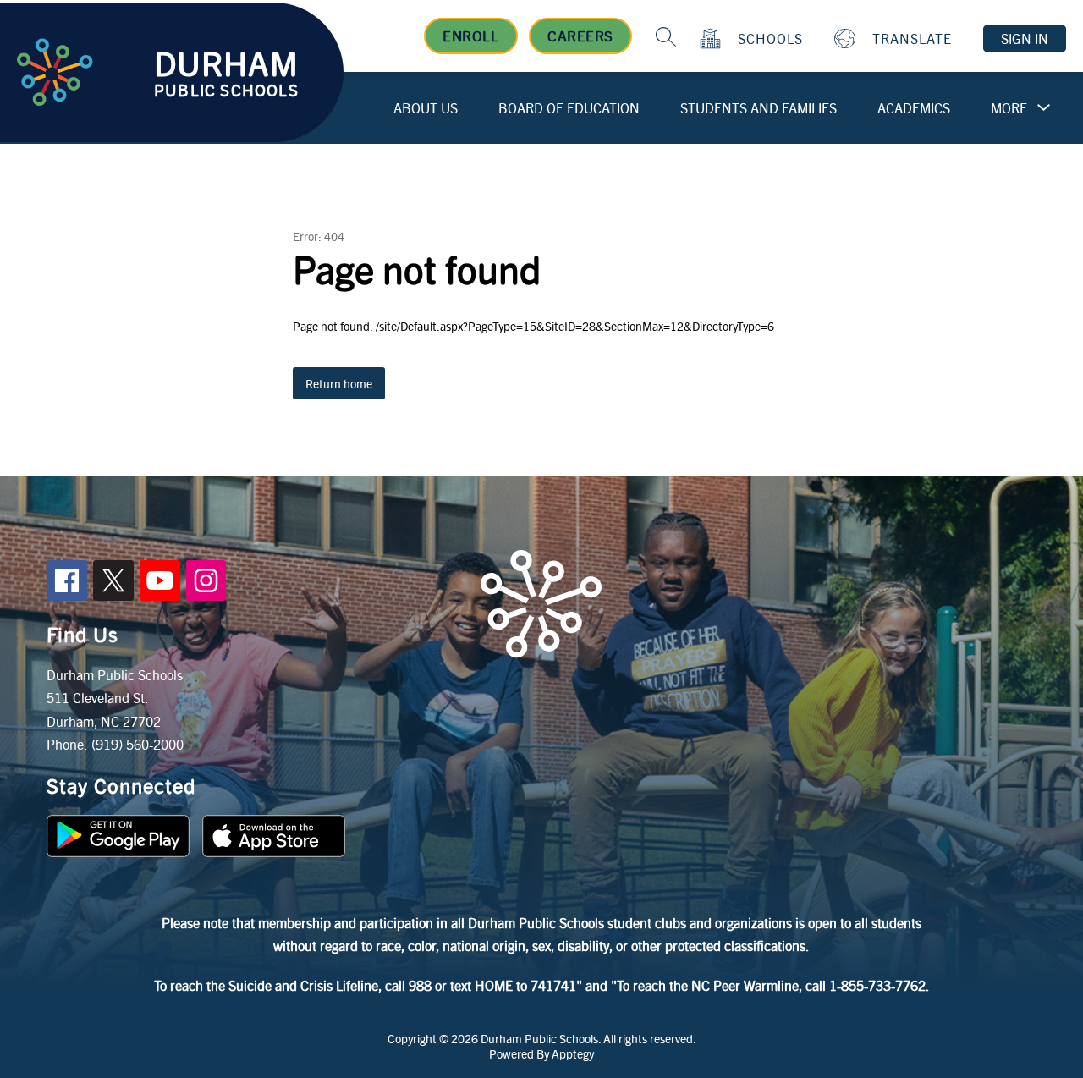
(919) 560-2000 (137, 744)
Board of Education (569, 108)
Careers (580, 35)
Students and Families (758, 108)
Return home (338, 383)
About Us (425, 108)
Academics (913, 108)
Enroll (470, 35)
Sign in (1024, 38)
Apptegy (573, 1053)
